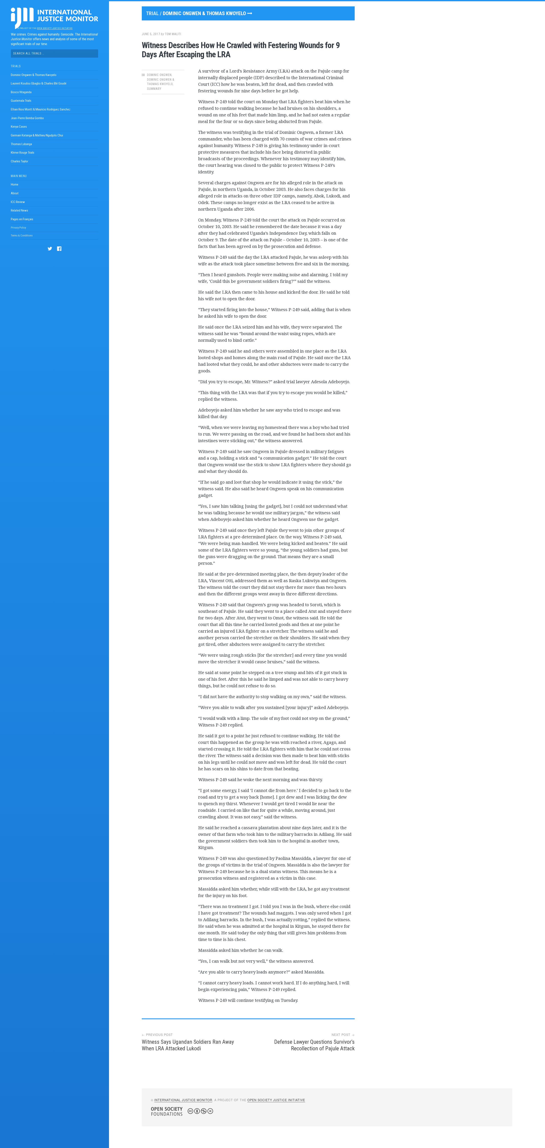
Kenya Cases (19, 127)
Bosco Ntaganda (21, 92)
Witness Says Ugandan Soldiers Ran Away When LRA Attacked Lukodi (188, 1045)
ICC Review (18, 202)
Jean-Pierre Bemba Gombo (27, 118)
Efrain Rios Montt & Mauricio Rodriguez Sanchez (40, 109)
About (15, 193)
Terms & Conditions (22, 235)
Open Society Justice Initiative (55, 28)
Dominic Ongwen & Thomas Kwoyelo (33, 75)
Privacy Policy (18, 227)
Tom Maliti (173, 34)
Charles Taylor (19, 161)
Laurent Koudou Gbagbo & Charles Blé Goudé (38, 83)
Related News (19, 210)
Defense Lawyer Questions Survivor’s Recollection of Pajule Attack (314, 1045)
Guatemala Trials (21, 101)
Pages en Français (22, 219)
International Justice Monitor (183, 1100)
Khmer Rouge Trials (22, 152)
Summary (154, 88)
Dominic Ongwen (159, 75)
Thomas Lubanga (21, 144)
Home (14, 184)
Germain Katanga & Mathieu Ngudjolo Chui (37, 135)
